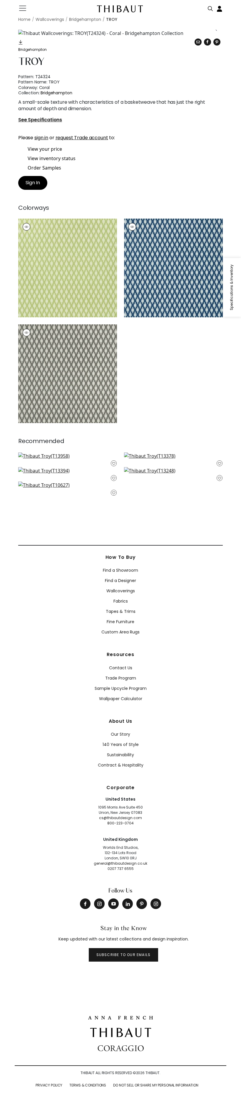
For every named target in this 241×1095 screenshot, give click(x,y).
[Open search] (210, 7)
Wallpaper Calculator (120, 699)
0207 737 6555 (121, 868)
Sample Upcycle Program (121, 688)
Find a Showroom (120, 570)
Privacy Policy (49, 1085)
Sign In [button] (33, 182)
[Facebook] (85, 903)
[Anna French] (120, 1017)
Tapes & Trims (120, 611)
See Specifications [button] (40, 120)
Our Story (120, 734)
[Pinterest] (216, 42)
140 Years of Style (121, 744)
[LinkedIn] (127, 903)
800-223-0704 (120, 823)
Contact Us (120, 668)
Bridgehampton (32, 49)
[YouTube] (113, 903)
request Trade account (82, 137)
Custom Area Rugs (120, 632)
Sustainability (120, 755)
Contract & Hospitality (120, 765)
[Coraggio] (121, 1047)
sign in (41, 137)
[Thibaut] (120, 1032)
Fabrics (120, 601)
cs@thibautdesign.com (120, 817)
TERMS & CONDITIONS (87, 1085)
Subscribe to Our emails (123, 954)
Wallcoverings (120, 591)
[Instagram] (99, 903)
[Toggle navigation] (26, 8)
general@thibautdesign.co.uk (120, 863)
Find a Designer (120, 580)
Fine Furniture (120, 622)
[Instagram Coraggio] (155, 903)
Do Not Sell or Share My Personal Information (155, 1085)
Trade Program (120, 678)
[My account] (220, 8)
